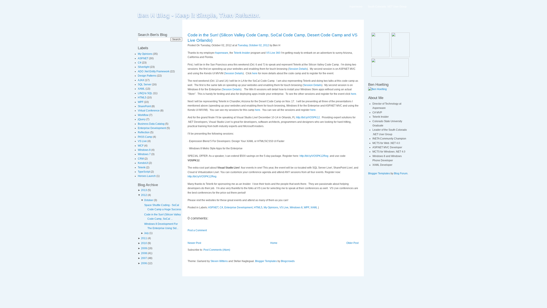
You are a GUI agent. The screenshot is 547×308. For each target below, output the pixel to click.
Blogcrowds (288, 261)
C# (140, 62)
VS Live (142, 141)
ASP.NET (143, 58)
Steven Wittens (219, 261)
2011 (144, 238)
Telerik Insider (242, 52)
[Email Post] (281, 45)
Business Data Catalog (151, 123)
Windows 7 (144, 154)
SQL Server (145, 84)
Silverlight (144, 66)
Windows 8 (144, 149)
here (254, 73)
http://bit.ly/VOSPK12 (308, 117)
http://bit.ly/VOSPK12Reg (314, 155)
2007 (144, 258)
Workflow (143, 115)
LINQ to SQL (145, 93)
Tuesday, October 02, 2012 (253, 45)
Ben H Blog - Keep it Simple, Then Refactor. (199, 15)
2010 (144, 243)
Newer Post (194, 242)
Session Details (298, 68)
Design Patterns (147, 75)
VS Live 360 (273, 52)
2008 (144, 253)
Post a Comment (197, 230)
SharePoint (144, 106)
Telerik (142, 167)
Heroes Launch (147, 176)
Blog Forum (400, 173)
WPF (141, 102)
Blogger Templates (266, 261)
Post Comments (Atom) (216, 249)
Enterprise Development (152, 128)
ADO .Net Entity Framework (154, 71)
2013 (144, 190)
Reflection (144, 132)
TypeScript (144, 171)
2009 (144, 248)
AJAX (141, 80)
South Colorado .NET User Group (387, 6)
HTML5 (142, 97)
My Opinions (145, 53)
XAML (142, 88)
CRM (141, 158)
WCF (141, 145)
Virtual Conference (149, 110)
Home (273, 242)
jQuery (142, 119)
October (148, 200)
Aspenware (356, 6)
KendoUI (143, 162)
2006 (144, 263)
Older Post (352, 242)
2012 (144, 195)
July (146, 233)
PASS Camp (145, 136)
